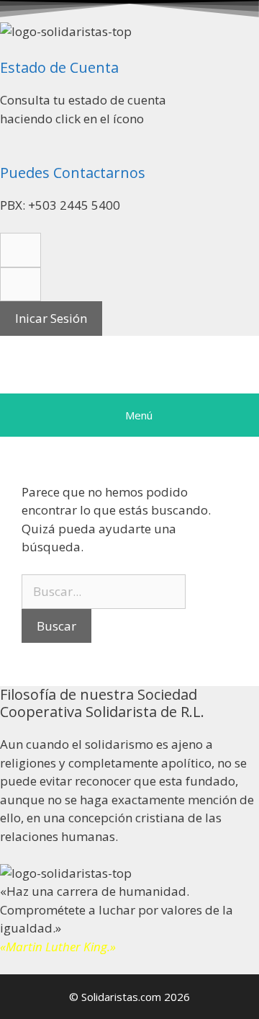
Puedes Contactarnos (72, 172)
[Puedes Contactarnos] (4, 155)
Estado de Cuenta (59, 67)
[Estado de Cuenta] (4, 50)
